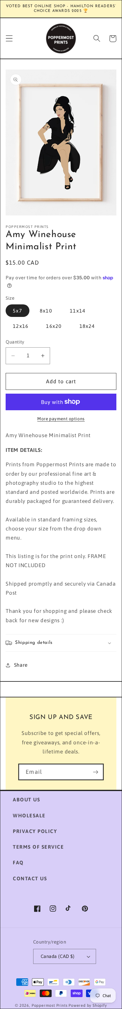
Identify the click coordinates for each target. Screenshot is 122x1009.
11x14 (77, 310)
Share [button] (21, 665)
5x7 (17, 310)
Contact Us (30, 878)
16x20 (54, 326)
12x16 (20, 326)
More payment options (61, 418)
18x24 (87, 326)
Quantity (15, 341)
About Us (26, 799)
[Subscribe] (96, 771)
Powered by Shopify (88, 1005)
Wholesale (29, 815)
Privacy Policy (35, 831)
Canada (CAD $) (57, 956)
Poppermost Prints (50, 1005)
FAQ (18, 862)
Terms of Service (38, 847)
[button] (9, 39)
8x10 (46, 310)
